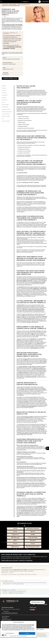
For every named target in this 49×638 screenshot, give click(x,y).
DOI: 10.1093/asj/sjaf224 (16, 583)
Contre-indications (6, 114)
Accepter (27, 633)
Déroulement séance (6, 109)
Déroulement (4, 95)
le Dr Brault (27, 295)
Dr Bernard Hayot (40, 569)
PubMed (21, 583)
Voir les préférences (10, 633)
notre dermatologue (21, 481)
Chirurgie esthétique (6, 619)
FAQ (3, 118)
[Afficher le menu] (1, 1)
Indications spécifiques (7, 111)
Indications (4, 90)
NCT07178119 (5, 593)
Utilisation (4, 88)
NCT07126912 (5, 591)
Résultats (4, 97)
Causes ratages (5, 104)
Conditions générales (39, 629)
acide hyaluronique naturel (29, 318)
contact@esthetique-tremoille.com (10, 613)
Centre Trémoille (6, 616)
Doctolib (34, 574)
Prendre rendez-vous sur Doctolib (9, 560)
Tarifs (3, 102)
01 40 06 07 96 (21, 560)
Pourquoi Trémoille (6, 121)
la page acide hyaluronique (14, 53)
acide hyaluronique (34, 348)
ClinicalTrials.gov (21, 589)
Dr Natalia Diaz (10, 46)
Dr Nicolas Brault (38, 507)
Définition (4, 85)
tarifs (18, 516)
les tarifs (13, 48)
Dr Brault (40, 481)
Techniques (4, 92)
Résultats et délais (6, 116)
